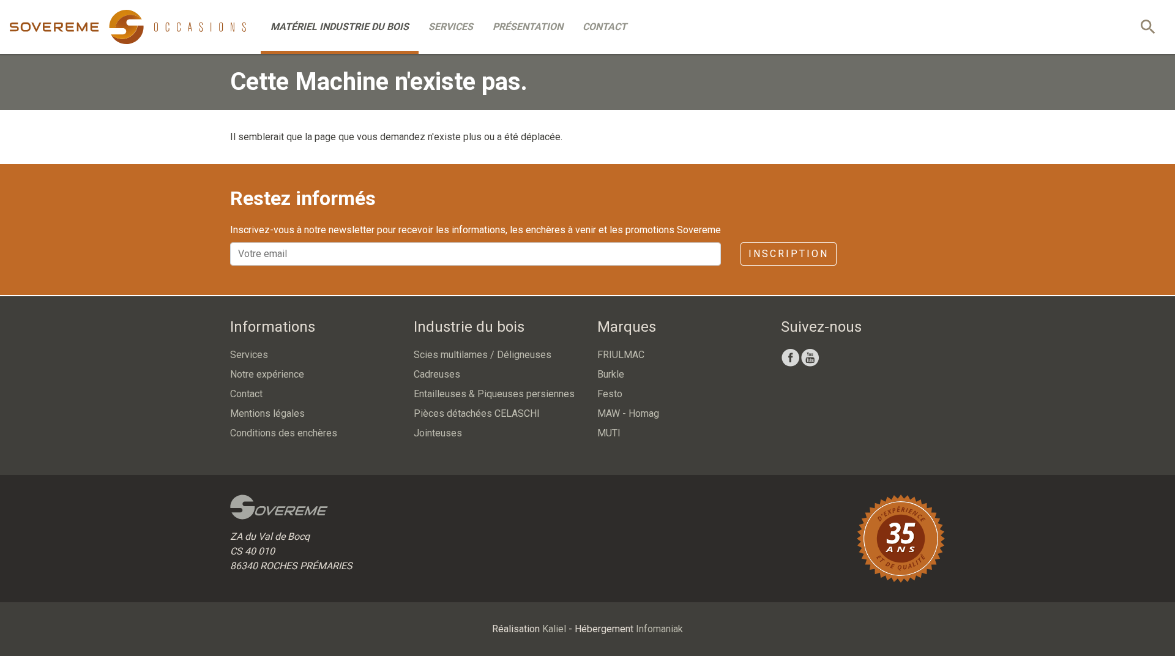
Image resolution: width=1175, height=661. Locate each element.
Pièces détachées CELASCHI (477, 413)
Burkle (610, 374)
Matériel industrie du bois (339, 26)
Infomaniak (659, 629)
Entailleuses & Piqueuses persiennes (494, 394)
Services (450, 26)
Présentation (528, 26)
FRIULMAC (620, 354)
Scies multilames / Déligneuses (482, 354)
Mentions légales (267, 413)
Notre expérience (267, 374)
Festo (609, 394)
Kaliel (554, 629)
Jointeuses (438, 433)
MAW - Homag (628, 413)
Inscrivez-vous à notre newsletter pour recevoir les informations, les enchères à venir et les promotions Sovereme (475, 230)
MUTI (609, 433)
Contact (605, 26)
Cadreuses (437, 374)
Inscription (788, 254)
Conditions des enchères (283, 433)
